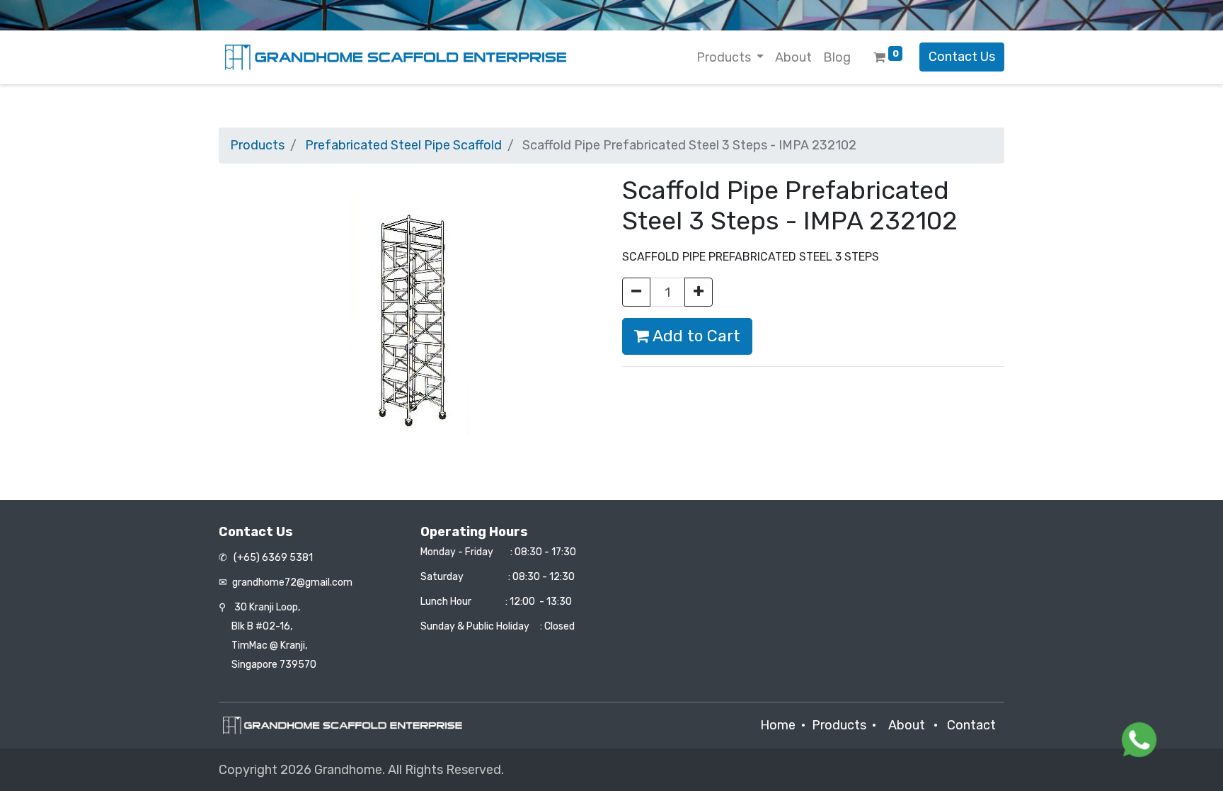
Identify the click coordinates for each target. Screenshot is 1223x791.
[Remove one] (636, 292)
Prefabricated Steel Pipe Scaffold (403, 145)
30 (267, 607)
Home (778, 725)
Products (257, 145)
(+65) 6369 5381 (272, 558)
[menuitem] (793, 57)
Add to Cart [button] (694, 336)
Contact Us (962, 56)
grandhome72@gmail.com (292, 582)
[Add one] (698, 292)
